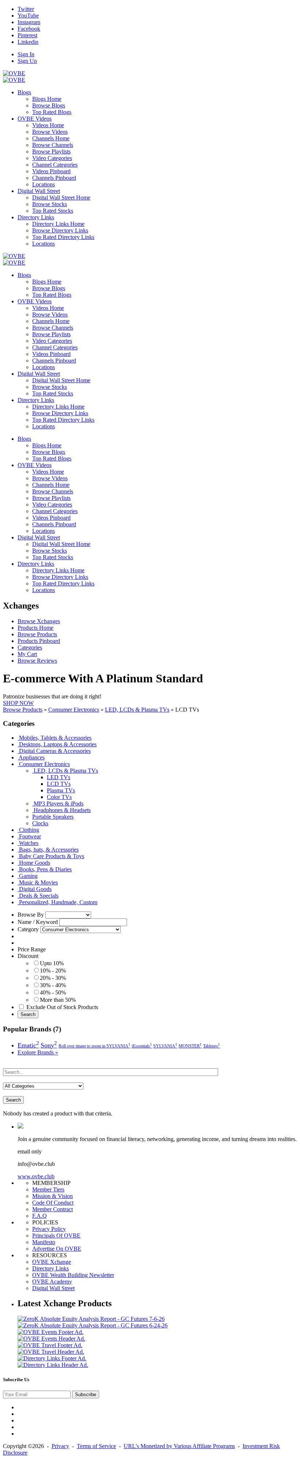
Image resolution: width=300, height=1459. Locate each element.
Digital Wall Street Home (61, 197)
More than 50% (58, 1000)
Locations (43, 184)
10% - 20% (53, 970)
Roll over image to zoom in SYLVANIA (94, 1046)
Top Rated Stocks (52, 211)
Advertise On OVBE (56, 1249)
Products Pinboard (39, 641)
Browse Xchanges (39, 621)
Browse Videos (50, 132)
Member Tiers (48, 1189)
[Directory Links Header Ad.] (53, 1365)
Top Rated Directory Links (63, 237)
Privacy (60, 1446)
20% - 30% (53, 978)
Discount (28, 956)
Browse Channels (52, 145)
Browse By (31, 915)
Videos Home (48, 125)
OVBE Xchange (51, 1262)
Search (27, 1014)
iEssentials (142, 1046)
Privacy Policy (49, 1229)
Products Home (35, 628)
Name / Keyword (38, 922)
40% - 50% (53, 992)
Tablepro (211, 1046)
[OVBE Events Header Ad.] (51, 1338)
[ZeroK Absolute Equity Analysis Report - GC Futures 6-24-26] (93, 1325)
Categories (30, 647)
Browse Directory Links (60, 230)
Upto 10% (52, 963)
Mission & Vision (52, 1196)
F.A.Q (39, 1216)
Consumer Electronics (73, 709)
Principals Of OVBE (56, 1235)
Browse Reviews (37, 661)
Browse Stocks (49, 204)
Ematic (28, 1045)
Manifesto (43, 1242)
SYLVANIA (165, 1046)
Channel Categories (55, 165)
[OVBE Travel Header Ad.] (51, 1352)
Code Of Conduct (53, 1203)
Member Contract (52, 1209)
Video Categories (52, 158)
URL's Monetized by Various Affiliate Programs (179, 1446)
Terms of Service (96, 1446)
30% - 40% (53, 985)
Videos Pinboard (51, 171)
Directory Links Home (58, 224)
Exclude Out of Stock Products (62, 1007)
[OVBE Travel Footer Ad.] (50, 1345)
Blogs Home (46, 99)
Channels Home (51, 138)
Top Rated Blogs (51, 112)
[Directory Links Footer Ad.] (52, 1358)
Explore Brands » (38, 1052)
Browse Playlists (51, 151)
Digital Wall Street (53, 1288)
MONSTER (190, 1046)
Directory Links (50, 1268)
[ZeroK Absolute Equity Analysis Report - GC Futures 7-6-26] (91, 1319)
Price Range (32, 949)
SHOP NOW (18, 703)
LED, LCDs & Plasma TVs (137, 709)
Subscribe (85, 1394)
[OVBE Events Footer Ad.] (50, 1332)
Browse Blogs (48, 105)
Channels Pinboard (54, 178)
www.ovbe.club (36, 1176)
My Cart (27, 654)
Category (28, 929)
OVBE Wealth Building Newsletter (73, 1275)
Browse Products (37, 634)
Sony (49, 1045)
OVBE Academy (52, 1281)
